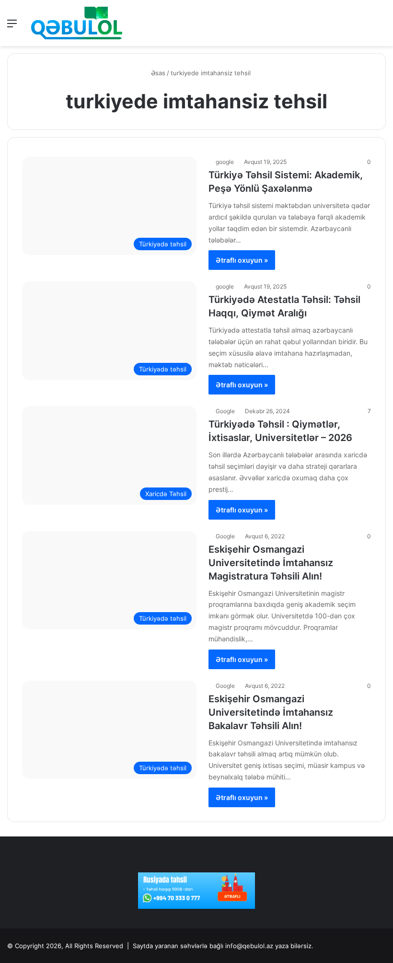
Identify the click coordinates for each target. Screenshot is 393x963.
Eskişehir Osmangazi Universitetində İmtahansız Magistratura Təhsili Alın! (270, 563)
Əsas (157, 73)
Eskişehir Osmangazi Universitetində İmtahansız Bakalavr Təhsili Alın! (270, 712)
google (225, 161)
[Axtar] (381, 26)
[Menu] (12, 26)
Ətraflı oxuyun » (242, 260)
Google (225, 411)
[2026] (76, 23)
